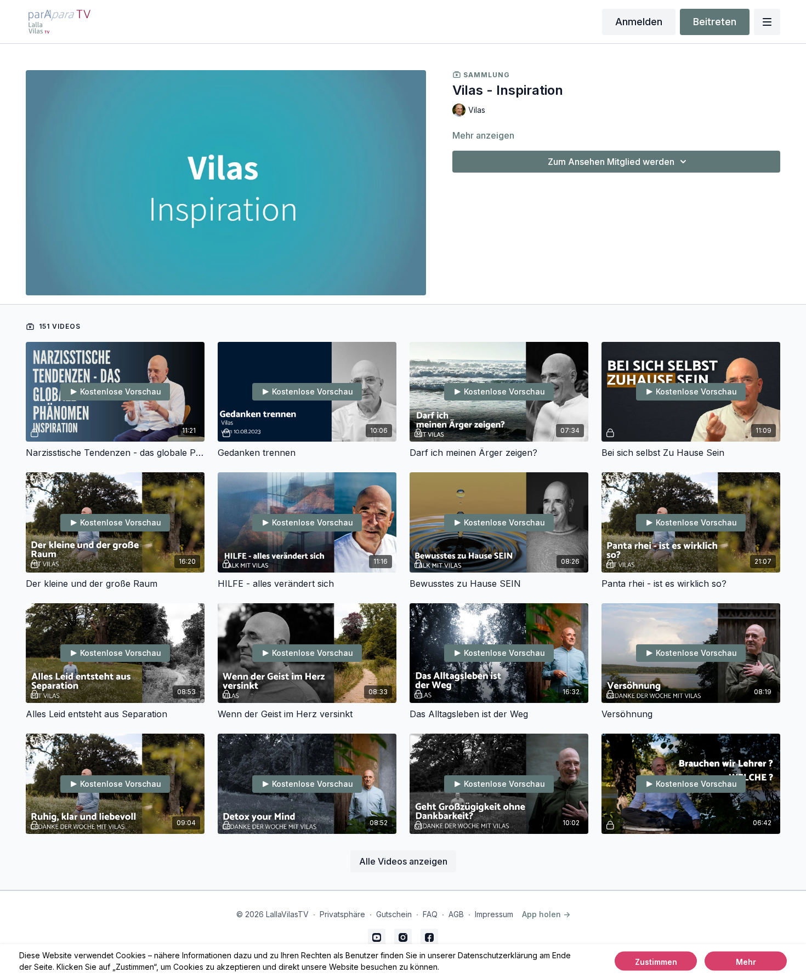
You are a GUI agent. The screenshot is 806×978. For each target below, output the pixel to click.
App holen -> (546, 914)
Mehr (746, 961)
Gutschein (394, 914)
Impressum (494, 914)
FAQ (430, 914)
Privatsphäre (342, 914)
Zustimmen (656, 961)
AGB (456, 914)
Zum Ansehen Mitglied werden (611, 161)
